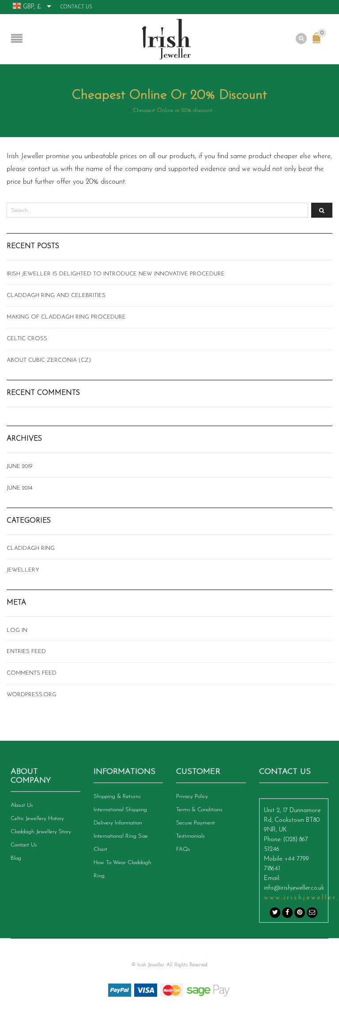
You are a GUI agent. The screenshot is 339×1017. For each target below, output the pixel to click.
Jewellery (23, 570)
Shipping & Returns (117, 796)
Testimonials (190, 836)
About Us (22, 805)
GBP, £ (32, 7)
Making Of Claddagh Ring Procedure (66, 317)
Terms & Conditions (199, 810)
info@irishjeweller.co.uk (294, 888)
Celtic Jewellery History (37, 818)
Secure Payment (195, 823)
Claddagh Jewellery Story (41, 832)
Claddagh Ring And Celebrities (56, 295)
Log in (17, 630)
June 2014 (19, 488)
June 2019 (20, 466)
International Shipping (120, 810)
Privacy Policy (192, 796)
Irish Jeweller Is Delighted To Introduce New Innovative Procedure (116, 274)
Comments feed (31, 673)
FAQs (183, 849)
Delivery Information (118, 823)
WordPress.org (31, 695)
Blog (16, 858)
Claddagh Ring (31, 548)
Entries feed (26, 651)
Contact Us (76, 7)
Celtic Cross (27, 338)
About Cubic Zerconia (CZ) (49, 360)
